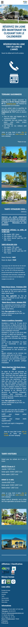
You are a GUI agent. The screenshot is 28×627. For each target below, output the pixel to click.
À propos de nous (6, 590)
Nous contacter (5, 600)
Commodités (5, 592)
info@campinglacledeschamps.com (15, 613)
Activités (4, 594)
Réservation (4, 602)
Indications (5, 621)
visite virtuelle (19, 134)
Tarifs (3, 596)
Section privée (5, 598)
